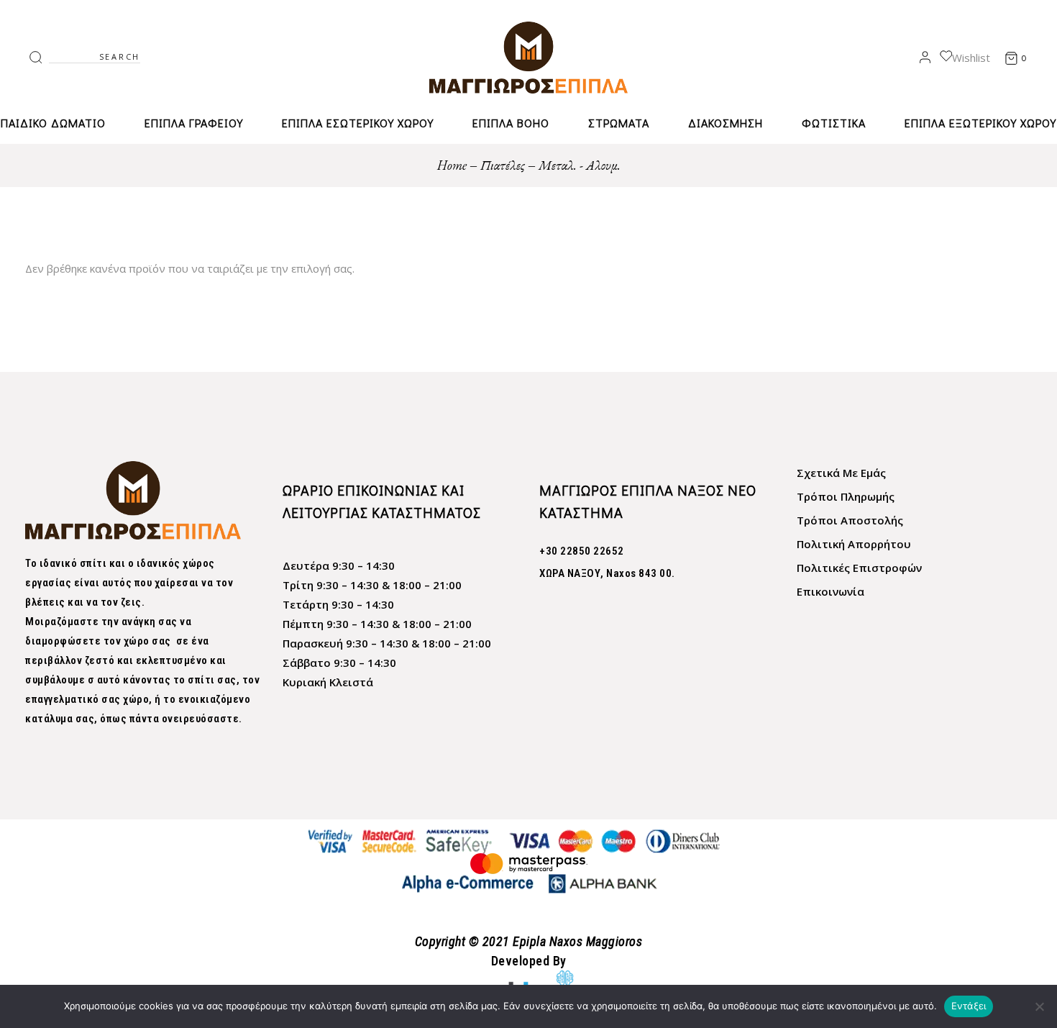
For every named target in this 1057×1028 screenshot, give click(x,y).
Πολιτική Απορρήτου (854, 544)
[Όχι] (1039, 1006)
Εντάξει (969, 1005)
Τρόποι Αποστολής (850, 520)
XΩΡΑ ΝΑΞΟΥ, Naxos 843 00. (607, 573)
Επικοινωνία (830, 591)
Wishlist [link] (971, 57)
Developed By (529, 960)
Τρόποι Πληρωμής (845, 496)
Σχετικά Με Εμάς (841, 472)
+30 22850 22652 (581, 551)
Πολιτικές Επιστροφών (859, 567)
